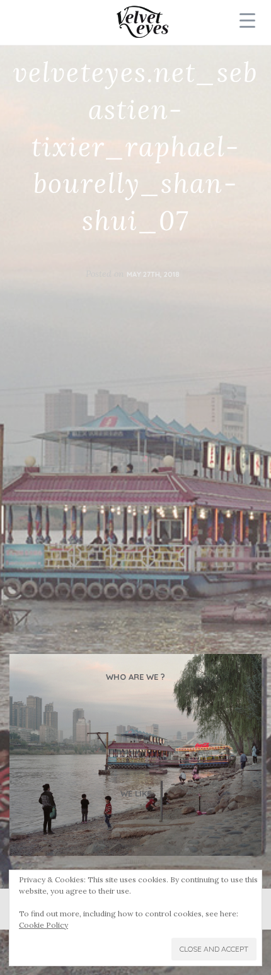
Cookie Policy (43, 925)
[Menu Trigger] (247, 20)
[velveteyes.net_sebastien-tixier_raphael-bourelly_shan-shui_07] (135, 755)
